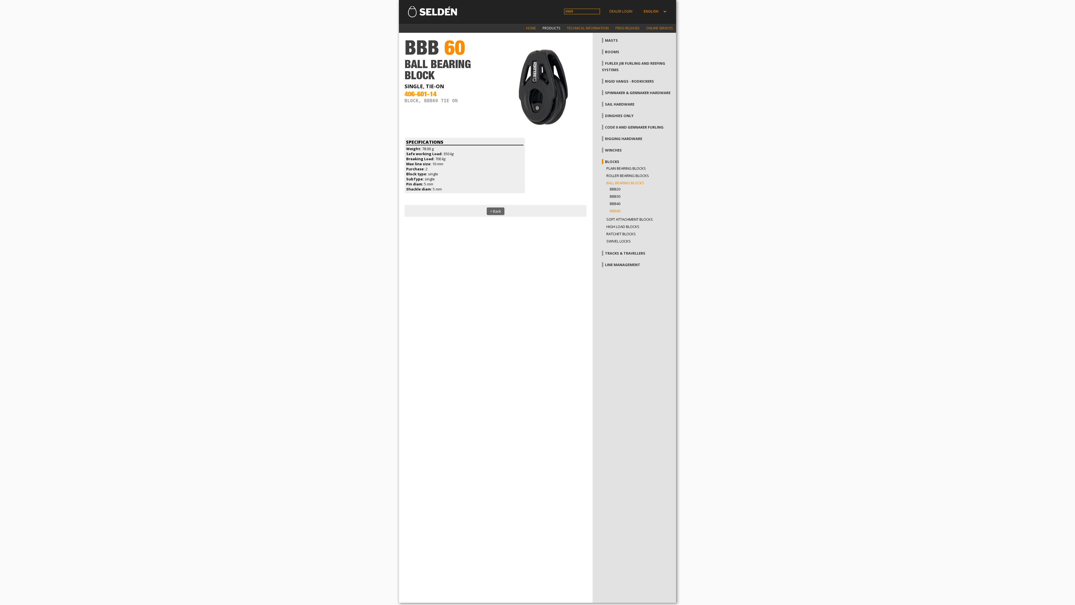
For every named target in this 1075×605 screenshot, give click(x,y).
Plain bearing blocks (626, 168)
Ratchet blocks (621, 233)
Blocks (612, 161)
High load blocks (622, 226)
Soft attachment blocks (629, 219)
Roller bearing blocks (627, 175)
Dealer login (620, 11)
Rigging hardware (623, 138)
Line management (622, 264)
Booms (612, 51)
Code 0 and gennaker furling (634, 127)
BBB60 (615, 210)
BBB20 (615, 189)
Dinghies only (619, 115)
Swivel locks (618, 241)
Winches (613, 150)
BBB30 (615, 196)
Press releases (627, 28)
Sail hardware (619, 104)
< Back (495, 211)
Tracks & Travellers (625, 253)
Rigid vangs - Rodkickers (629, 81)
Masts (611, 40)
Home (531, 28)
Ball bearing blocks (625, 182)
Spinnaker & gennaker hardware (637, 92)
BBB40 (615, 203)
